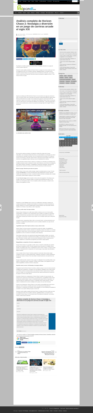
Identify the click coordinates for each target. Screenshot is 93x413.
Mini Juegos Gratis (56, 1)
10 (70, 140)
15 (65, 142)
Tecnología (24, 1)
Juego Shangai (62, 167)
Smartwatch (62, 83)
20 (60, 143)
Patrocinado (62, 81)
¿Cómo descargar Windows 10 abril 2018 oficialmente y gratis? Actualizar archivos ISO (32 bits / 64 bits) (68, 68)
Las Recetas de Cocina (63, 159)
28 (63, 145)
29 (65, 145)
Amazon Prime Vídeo (62, 216)
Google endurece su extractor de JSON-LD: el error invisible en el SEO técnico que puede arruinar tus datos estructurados (36, 369)
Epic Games (22, 347)
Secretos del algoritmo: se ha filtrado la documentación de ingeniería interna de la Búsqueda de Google (48, 352)
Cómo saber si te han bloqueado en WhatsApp (68, 53)
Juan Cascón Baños (21, 34)
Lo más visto (49, 1)
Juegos (29, 1)
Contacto (19, 1)
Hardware (20, 12)
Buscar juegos (61, 158)
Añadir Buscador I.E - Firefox (43, 410)
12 (76, 140)
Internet (33, 1)
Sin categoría (73, 81)
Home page (15, 410)
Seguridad (68, 81)
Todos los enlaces (62, 170)
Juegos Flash (61, 164)
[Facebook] (68, 1)
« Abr (60, 146)
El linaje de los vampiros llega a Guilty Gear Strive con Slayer (24, 352)
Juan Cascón (62, 408)
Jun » (63, 146)
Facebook (56, 410)
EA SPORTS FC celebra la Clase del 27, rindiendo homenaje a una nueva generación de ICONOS (67, 125)
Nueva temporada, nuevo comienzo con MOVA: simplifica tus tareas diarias (48, 368)
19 (76, 142)
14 (63, 142)
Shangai (26, 410)
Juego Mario (61, 166)
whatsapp (35, 59)
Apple (65, 75)
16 (68, 142)
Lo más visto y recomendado (65, 79)
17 (70, 142)
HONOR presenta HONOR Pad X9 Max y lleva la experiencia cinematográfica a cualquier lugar (22, 368)
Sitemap (60, 410)
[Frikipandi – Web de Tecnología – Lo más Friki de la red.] (28, 7)
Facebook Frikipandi (62, 163)
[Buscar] (79, 1)
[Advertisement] (35, 86)
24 (70, 143)
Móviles (36, 1)
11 (73, 140)
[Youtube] (71, 1)
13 (60, 142)
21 (63, 143)
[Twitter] (69, 1)
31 (70, 145)
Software (37, 12)
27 (60, 145)
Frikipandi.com (56, 408)
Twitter (51, 410)
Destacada (20, 35)
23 (68, 143)
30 (68, 145)
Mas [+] (56, 12)
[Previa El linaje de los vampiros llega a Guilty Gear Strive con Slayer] (0, 208)
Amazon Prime (61, 215)
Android (61, 75)
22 (65, 143)
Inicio (15, 12)
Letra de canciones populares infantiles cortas (68, 52)
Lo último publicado (42, 1)
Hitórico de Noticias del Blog (64, 172)
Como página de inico (63, 162)
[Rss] (67, 1)
